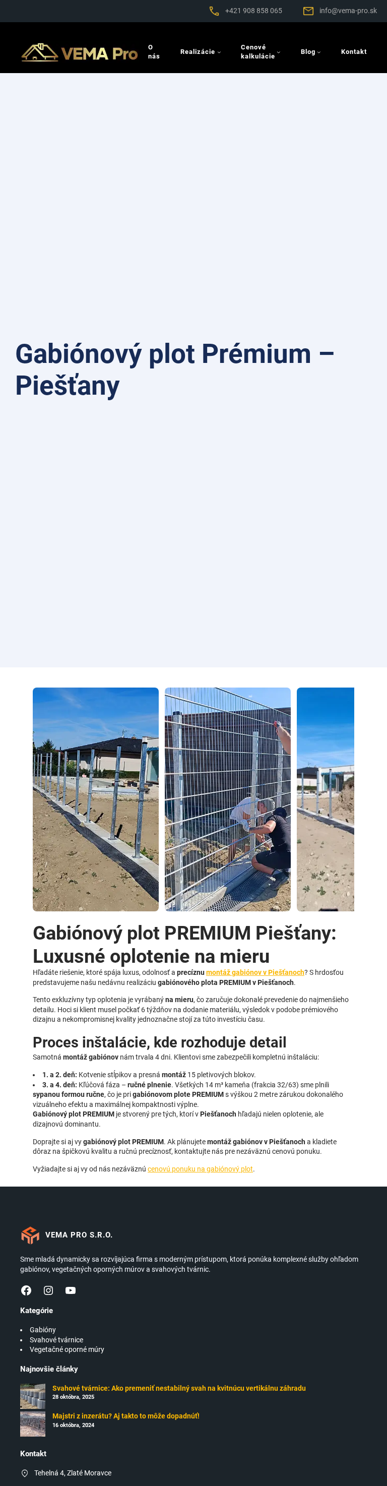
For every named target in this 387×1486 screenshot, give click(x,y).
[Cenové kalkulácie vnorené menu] (279, 52)
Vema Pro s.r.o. (79, 1235)
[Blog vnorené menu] (319, 52)
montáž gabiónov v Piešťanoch (255, 972)
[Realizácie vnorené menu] (219, 52)
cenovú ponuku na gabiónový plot (200, 1169)
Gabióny (43, 1330)
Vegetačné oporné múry (67, 1349)
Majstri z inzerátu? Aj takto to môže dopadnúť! (126, 1416)
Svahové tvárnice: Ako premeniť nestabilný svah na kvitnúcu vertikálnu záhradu (179, 1388)
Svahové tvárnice (56, 1340)
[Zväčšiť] (207, 18)
